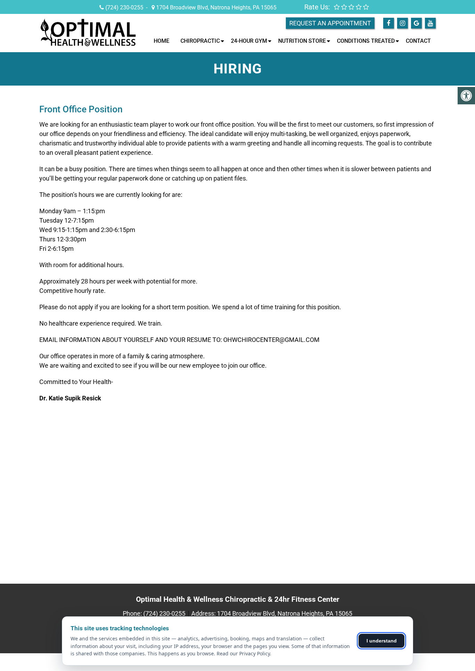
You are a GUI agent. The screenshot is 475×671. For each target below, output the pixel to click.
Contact (418, 41)
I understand (382, 641)
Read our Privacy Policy (243, 653)
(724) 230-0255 (124, 7)
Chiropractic (200, 41)
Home (161, 41)
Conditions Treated (366, 41)
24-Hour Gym (249, 41)
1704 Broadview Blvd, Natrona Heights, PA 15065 (215, 7)
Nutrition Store (302, 41)
